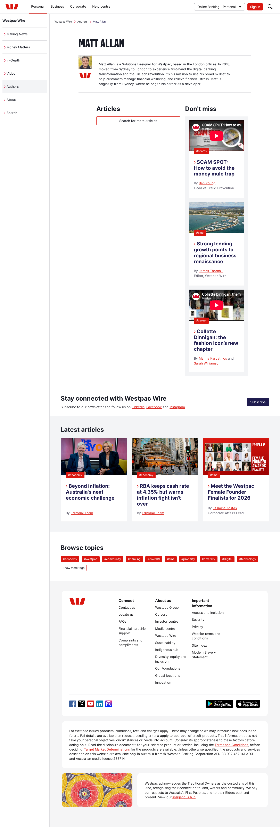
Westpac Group (167, 607)
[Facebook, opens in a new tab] (72, 704)
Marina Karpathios (213, 358)
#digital (227, 559)
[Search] (270, 7)
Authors (13, 86)
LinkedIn (138, 407)
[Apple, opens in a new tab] (248, 704)
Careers (161, 614)
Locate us (125, 614)
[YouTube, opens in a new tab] (90, 704)
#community (112, 559)
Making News (17, 34)
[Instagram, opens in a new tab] (108, 704)
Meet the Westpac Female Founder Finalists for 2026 (231, 492)
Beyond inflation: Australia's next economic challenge (90, 492)
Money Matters (18, 47)
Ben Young (207, 183)
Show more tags (73, 568)
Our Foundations (167, 668)
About (11, 100)
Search (12, 113)
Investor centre (166, 621)
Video (11, 73)
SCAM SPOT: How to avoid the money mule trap (214, 168)
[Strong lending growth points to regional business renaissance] (216, 232)
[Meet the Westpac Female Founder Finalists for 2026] (236, 474)
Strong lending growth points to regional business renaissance (215, 252)
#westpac (90, 559)
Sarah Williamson (207, 363)
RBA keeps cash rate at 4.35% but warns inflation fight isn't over (163, 495)
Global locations (167, 675)
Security (198, 619)
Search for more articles (138, 121)
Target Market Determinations (107, 749)
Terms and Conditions (231, 745)
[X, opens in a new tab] (81, 704)
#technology (247, 559)
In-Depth (13, 60)
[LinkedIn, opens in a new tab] (99, 704)
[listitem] (93, 480)
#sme (200, 232)
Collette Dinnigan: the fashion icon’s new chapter (216, 340)
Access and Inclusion (208, 613)
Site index (199, 645)
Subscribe (258, 402)
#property (188, 559)
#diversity (208, 559)
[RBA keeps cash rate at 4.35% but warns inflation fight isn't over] (165, 474)
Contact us (126, 607)
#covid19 (154, 559)
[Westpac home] (12, 6)
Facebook (154, 407)
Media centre (165, 629)
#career (201, 320)
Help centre (101, 6)
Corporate (78, 6)
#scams (201, 151)
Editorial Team (82, 513)
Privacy (197, 627)
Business (57, 6)
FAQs (122, 621)
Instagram (177, 407)
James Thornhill (211, 271)
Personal (37, 6)
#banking (134, 559)
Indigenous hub (166, 650)
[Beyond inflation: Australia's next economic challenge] (94, 474)
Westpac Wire (13, 20)
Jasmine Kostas (225, 508)
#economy (75, 475)
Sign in (255, 7)
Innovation (163, 682)
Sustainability (165, 643)
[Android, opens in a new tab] (219, 704)
